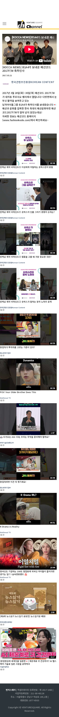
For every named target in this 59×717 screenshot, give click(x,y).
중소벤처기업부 (5, 353)
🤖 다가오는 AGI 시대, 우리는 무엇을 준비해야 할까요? (24, 437)
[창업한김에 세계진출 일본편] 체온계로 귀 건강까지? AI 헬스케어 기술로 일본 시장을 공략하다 (28, 662)
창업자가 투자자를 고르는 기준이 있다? (17, 347)
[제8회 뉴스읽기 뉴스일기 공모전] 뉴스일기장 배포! (23, 616)
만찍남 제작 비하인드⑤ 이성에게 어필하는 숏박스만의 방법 (26, 167)
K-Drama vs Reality (9, 526)
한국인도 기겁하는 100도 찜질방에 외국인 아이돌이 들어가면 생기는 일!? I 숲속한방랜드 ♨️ (27, 572)
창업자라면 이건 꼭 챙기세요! (13, 481)
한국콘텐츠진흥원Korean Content (32, 82)
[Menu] (4, 23)
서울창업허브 (4, 667)
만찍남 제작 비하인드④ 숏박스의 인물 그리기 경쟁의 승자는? (27, 212)
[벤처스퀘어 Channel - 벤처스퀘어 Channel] (29, 24)
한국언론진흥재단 (6, 622)
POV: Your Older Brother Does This (18, 392)
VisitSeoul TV (5, 398)
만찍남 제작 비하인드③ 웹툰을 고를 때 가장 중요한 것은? (25, 256)
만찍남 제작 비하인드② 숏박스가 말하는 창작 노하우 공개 (26, 301)
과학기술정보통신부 (7, 443)
